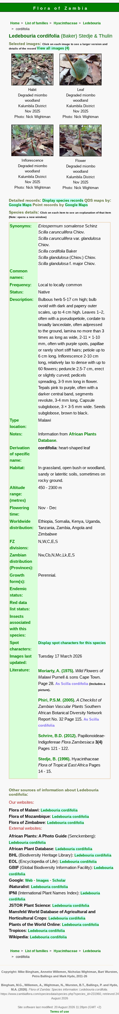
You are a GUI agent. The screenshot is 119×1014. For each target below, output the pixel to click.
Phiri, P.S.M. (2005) (56, 700)
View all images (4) (53, 48)
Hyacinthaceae (65, 23)
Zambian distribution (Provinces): (21, 561)
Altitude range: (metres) (18, 494)
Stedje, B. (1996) (53, 758)
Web (29, 880)
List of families (36, 23)
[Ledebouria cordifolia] (32, 69)
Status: (17, 292)
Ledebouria (92, 23)
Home (15, 23)
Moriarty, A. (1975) (55, 670)
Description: (21, 299)
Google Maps (20, 205)
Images (42, 880)
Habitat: (17, 467)
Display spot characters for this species (72, 643)
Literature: (20, 670)
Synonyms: (21, 226)
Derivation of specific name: (20, 454)
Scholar (59, 880)
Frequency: (21, 284)
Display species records (62, 200)
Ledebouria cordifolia (59, 810)
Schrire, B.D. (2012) (57, 735)
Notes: (16, 434)
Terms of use (59, 1011)
